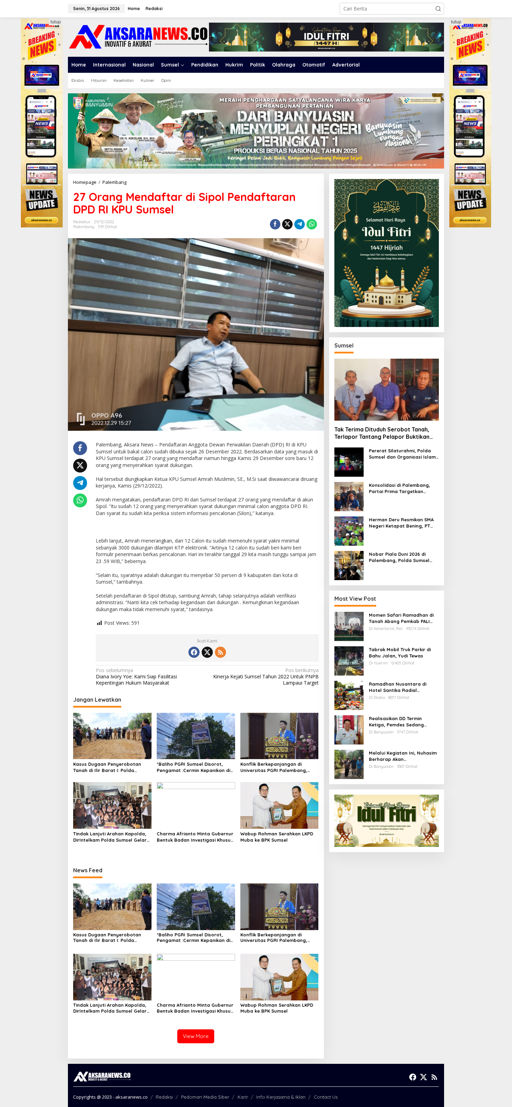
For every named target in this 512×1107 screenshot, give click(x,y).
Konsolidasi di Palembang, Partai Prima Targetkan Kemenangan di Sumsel (399, 488)
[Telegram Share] (299, 224)
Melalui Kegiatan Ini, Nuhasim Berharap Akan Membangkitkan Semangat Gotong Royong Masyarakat (403, 756)
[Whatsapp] (312, 224)
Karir (243, 1097)
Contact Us (326, 1097)
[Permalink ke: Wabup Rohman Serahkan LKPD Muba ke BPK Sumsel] (279, 805)
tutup (56, 22)
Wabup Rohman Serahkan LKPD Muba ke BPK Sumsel (276, 837)
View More (196, 1036)
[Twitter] (207, 652)
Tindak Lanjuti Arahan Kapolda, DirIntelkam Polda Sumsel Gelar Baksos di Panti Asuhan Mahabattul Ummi (110, 837)
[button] (438, 9)
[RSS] (220, 652)
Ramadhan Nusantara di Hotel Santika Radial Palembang (397, 687)
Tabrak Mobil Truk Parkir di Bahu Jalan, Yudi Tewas (400, 652)
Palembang (83, 226)
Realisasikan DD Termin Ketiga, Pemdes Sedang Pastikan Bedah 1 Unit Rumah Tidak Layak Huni (402, 722)
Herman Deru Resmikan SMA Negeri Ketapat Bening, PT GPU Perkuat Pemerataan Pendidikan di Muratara (401, 523)
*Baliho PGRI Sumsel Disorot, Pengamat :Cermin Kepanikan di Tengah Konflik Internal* (193, 767)
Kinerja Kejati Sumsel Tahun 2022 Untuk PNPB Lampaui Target (265, 676)
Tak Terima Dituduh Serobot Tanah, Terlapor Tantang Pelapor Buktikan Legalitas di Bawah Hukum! (381, 433)
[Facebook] (194, 652)
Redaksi (164, 1097)
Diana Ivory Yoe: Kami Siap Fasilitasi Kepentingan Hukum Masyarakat (136, 676)
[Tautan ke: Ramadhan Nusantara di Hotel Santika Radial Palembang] (349, 695)
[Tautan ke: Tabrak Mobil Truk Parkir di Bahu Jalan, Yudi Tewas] (349, 660)
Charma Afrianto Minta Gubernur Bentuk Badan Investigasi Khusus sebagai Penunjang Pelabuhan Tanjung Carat (195, 837)
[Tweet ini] (287, 224)
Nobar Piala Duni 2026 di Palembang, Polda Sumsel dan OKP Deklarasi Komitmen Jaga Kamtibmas (402, 557)
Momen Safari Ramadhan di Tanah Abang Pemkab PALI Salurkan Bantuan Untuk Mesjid (401, 618)
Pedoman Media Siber (205, 1097)
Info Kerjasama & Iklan (280, 1097)
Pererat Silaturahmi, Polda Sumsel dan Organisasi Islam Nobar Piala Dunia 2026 (402, 454)
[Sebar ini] (275, 224)
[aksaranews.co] (138, 36)
